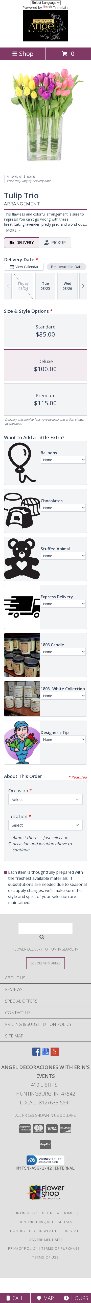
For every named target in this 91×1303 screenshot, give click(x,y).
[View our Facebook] (36, 1054)
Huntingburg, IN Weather (35, 1230)
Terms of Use (45, 1257)
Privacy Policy (22, 1248)
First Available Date (66, 266)
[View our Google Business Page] (45, 1054)
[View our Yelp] (55, 1054)
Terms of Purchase (60, 1248)
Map (47, 1298)
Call (17, 1298)
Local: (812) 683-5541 (45, 1102)
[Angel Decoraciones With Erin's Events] (45, 40)
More (11, 230)
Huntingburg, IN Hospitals (45, 1222)
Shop (26, 53)
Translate (61, 7)
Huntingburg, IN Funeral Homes (44, 1213)
